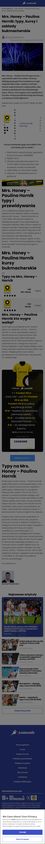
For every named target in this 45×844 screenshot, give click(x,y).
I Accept (22, 832)
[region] (22, 826)
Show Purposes (22, 839)
